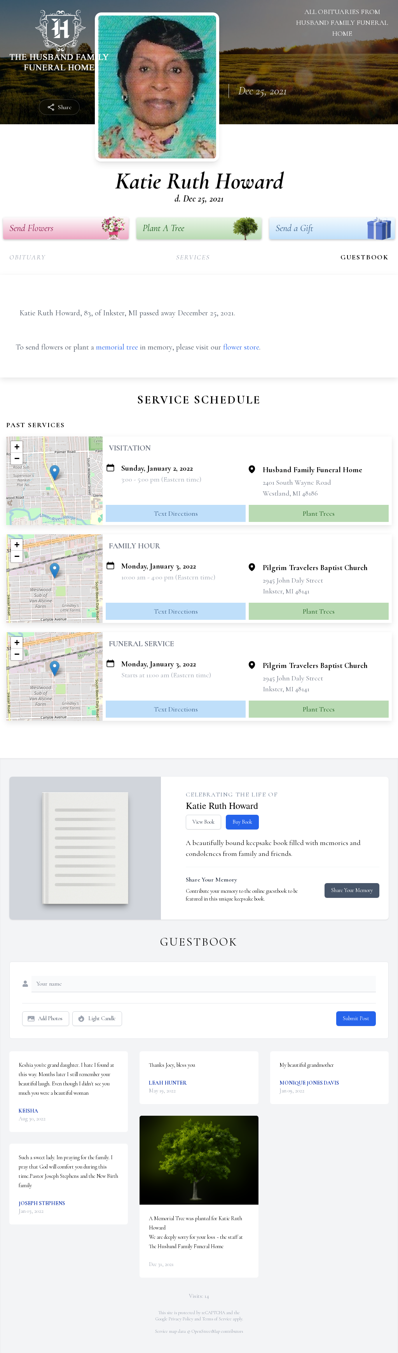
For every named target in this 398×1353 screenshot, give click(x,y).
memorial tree (117, 347)
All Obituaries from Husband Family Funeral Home (342, 22)
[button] (54, 473)
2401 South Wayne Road (297, 482)
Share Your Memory (352, 890)
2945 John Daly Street (293, 580)
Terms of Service (217, 1319)
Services (192, 257)
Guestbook (364, 257)
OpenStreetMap (206, 1331)
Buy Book (242, 822)
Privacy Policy (181, 1319)
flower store (241, 347)
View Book (203, 822)
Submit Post (356, 1018)
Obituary (27, 257)
